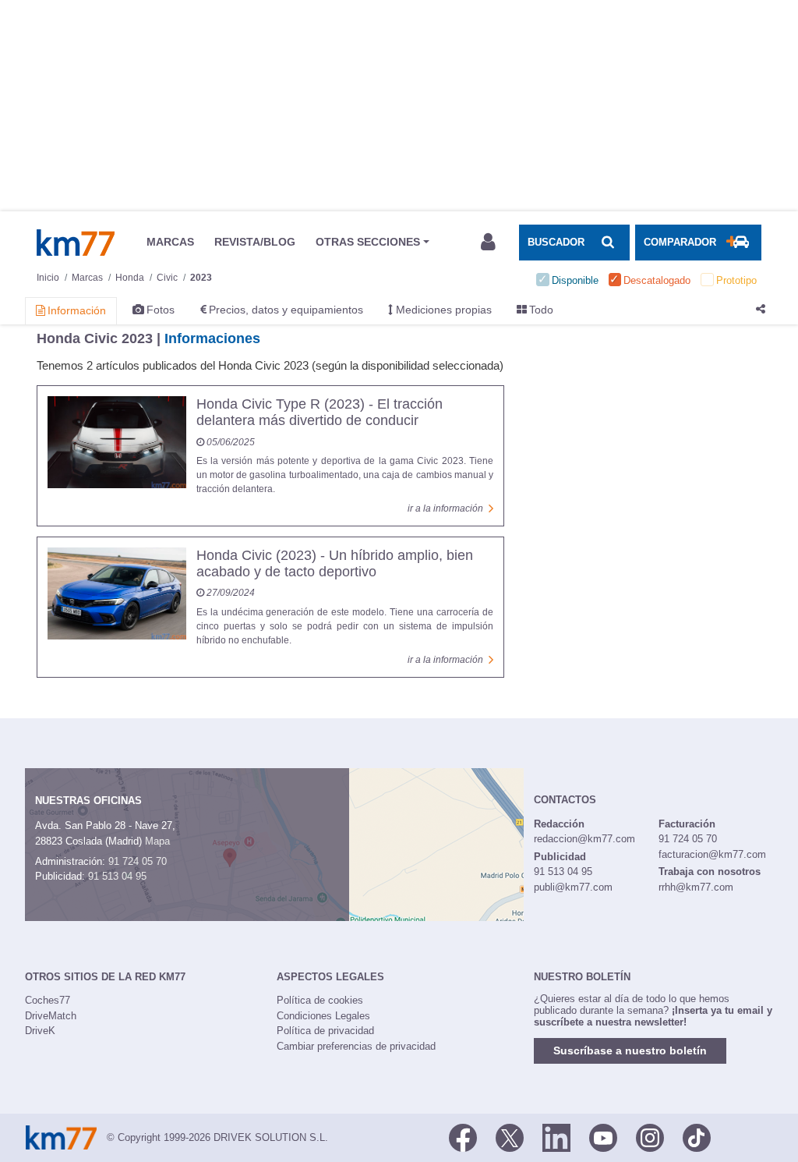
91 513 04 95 (117, 876)
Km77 (75, 242)
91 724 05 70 (137, 861)
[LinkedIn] (556, 1136)
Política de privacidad (325, 1030)
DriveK (40, 1030)
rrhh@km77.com (696, 887)
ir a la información (445, 508)
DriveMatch (50, 1016)
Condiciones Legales (323, 1016)
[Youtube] (603, 1136)
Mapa (157, 841)
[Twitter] (510, 1136)
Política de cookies (320, 1000)
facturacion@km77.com (712, 854)
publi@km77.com (573, 887)
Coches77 (47, 1000)
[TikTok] (697, 1136)
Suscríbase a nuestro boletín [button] (630, 1050)
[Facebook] (463, 1136)
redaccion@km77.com (584, 839)
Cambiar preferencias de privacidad (356, 1046)
